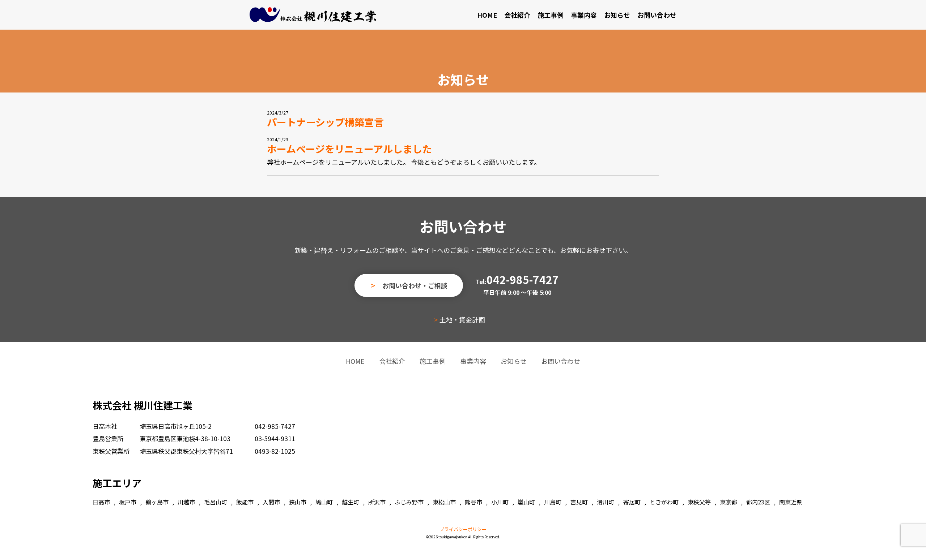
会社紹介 (517, 15)
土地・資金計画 (462, 319)
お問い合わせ (656, 15)
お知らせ (617, 15)
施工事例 (551, 15)
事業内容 (584, 15)
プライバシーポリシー (463, 529)
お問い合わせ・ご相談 (414, 285)
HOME (487, 15)
